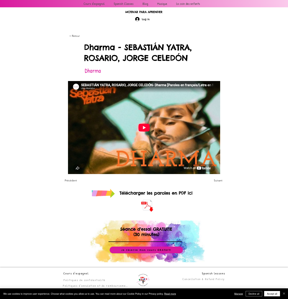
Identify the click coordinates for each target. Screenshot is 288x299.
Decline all (253, 293)
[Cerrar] (284, 293)
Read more (170, 293)
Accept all (272, 293)
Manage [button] (238, 293)
